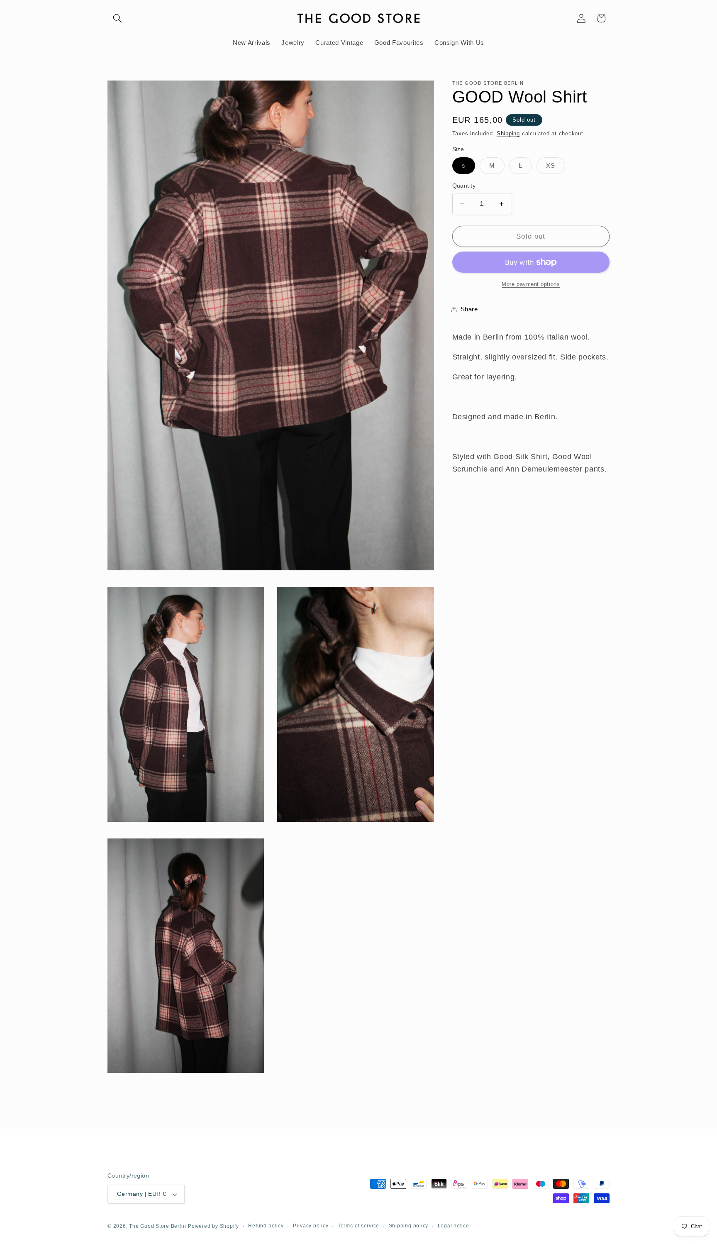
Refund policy (265, 1226)
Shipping (508, 133)
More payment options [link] (531, 284)
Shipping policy (409, 1226)
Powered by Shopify (213, 1226)
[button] (117, 18)
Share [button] (469, 309)
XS (555, 168)
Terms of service (358, 1226)
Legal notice (453, 1226)
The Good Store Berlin (157, 1226)
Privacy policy (311, 1226)
